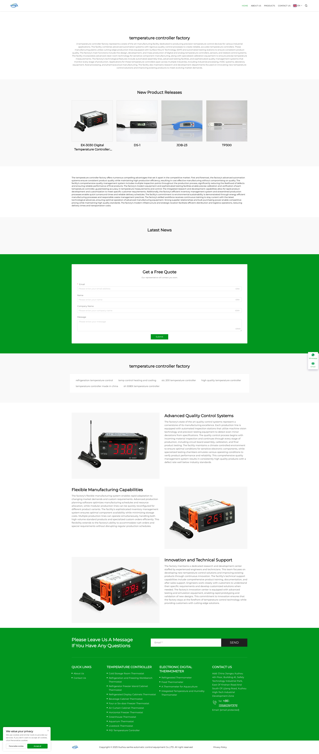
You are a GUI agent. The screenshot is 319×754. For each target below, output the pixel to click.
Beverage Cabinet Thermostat (126, 699)
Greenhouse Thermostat (122, 717)
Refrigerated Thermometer (176, 677)
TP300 (227, 145)
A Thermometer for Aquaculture (179, 686)
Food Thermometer (172, 682)
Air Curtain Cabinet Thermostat (126, 708)
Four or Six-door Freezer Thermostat (129, 703)
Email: (225, 710)
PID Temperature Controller (124, 730)
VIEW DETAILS (92, 121)
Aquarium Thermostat (121, 721)
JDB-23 (182, 145)
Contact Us (284, 5)
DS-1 (137, 145)
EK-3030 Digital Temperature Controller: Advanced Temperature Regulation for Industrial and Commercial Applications (92, 147)
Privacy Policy (220, 747)
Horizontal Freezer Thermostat (126, 712)
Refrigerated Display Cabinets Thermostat (132, 694)
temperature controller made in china (97, 386)
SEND (234, 642)
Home (245, 5)
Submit (159, 337)
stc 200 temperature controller (179, 380)
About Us (256, 5)
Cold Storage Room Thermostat (126, 673)
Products (269, 5)
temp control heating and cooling (137, 380)
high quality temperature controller (221, 380)
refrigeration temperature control (94, 380)
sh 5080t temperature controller (142, 386)
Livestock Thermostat (121, 726)
